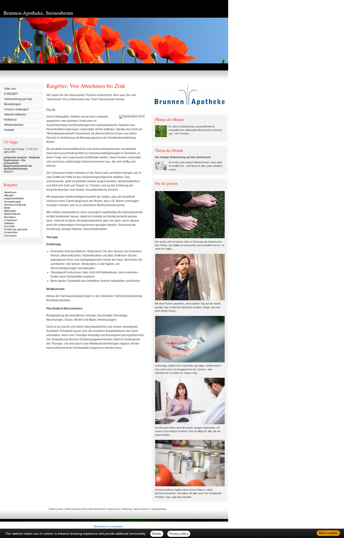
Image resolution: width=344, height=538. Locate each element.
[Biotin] (22, 207)
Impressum (113, 509)
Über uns (10, 88)
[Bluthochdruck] (22, 213)
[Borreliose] (22, 217)
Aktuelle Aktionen (15, 114)
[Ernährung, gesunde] (22, 229)
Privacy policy (178, 533)
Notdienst (10, 119)
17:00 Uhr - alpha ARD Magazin (22, 160)
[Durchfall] (22, 226)
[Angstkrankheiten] (22, 198)
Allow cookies (328, 533)
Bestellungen (12, 104)
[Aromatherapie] (22, 201)
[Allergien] (22, 195)
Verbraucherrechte (76, 509)
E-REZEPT (11, 94)
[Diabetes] (22, 223)
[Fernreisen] (22, 235)
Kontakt (9, 130)
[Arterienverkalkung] (22, 204)
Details (156, 533)
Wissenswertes (13, 124)
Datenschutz (56, 509)
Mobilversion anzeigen (108, 526)
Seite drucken (141, 509)
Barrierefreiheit (97, 509)
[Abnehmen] (22, 192)
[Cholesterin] (22, 220)
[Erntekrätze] (22, 232)
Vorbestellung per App (18, 99)
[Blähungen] (22, 210)
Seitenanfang (158, 509)
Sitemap (127, 509)
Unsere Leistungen (16, 109)
